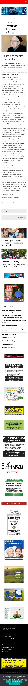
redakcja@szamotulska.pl (8, 638)
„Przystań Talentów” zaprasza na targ (11, 341)
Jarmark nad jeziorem (7, 344)
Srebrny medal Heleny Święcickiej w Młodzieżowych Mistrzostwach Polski (11, 316)
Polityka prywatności (6, 649)
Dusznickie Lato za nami (8, 347)
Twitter (14, 203)
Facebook (10, 203)
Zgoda (8, 681)
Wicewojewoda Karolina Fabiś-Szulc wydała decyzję (13, 321)
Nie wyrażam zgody (17, 681)
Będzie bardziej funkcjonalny (9, 325)
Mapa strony (4, 651)
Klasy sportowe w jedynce (8, 334)
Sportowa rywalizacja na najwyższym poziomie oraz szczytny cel (11, 311)
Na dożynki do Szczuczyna (8, 337)
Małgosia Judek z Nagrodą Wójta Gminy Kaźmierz (12, 330)
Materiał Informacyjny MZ (7, 647)
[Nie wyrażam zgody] (26, 680)
